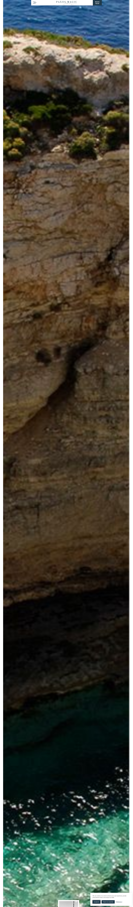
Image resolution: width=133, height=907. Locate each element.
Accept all (96, 902)
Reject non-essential (108, 902)
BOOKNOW (97, 2)
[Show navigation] (34, 2)
